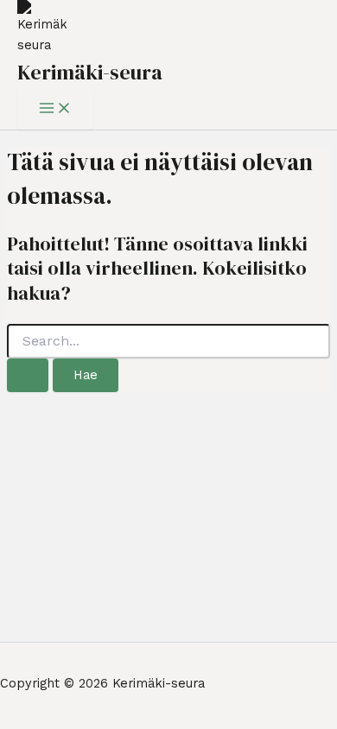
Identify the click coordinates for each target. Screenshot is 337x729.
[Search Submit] (27, 375)
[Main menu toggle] (55, 109)
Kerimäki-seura (89, 72)
